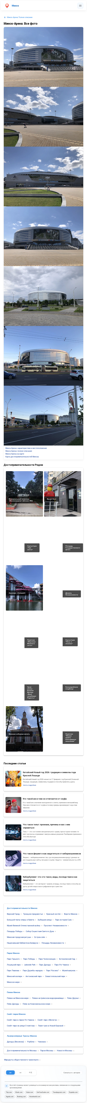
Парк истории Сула (63, 920)
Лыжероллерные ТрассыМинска (22, 1036)
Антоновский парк (34, 976)
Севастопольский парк (55, 976)
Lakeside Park (30, 965)
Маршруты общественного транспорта (21, 1060)
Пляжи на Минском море (18, 998)
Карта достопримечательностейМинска (22, 457)
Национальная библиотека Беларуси (22, 943)
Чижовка (42, 1042)
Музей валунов (68, 970)
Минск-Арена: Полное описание (19, 17)
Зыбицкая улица (45, 920)
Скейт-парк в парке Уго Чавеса (20, 1020)
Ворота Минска (70, 914)
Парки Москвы (46, 1051)
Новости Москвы (64, 1051)
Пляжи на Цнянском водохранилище (48, 998)
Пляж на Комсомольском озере (36, 1004)
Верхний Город (13, 914)
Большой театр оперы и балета (20, 920)
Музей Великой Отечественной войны (23, 926)
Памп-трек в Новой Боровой (50, 1026)
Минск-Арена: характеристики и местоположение (26, 448)
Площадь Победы (14, 931)
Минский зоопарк (14, 976)
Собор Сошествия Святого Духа (40, 931)
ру (10, 1072)
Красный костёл (53, 914)
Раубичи (30, 1042)
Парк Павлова (13, 970)
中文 (30, 1072)
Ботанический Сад (67, 959)
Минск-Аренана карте (14, 454)
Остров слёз (39, 937)
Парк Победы (29, 959)
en (20, 1072)
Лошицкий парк (14, 965)
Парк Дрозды (45, 965)
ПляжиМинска (13, 992)
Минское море (13, 982)
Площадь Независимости (53, 943)
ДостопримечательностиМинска (22, 908)
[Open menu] (80, 6)
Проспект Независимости (55, 926)
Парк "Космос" (52, 970)
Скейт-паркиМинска (16, 1014)
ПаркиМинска (13, 953)
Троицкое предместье (33, 914)
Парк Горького (13, 959)
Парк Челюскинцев (47, 959)
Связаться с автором (71, 1073)
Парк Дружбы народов (33, 970)
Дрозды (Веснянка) (15, 1042)
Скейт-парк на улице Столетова (21, 1026)
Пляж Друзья (73, 998)
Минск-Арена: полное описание (18, 451)
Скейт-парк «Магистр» (47, 1020)
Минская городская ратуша (19, 937)
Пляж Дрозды (13, 1004)
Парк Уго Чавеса (61, 965)
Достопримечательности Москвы (22, 1051)
